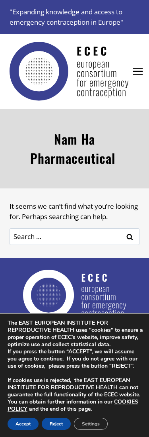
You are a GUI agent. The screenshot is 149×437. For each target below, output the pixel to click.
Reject (56, 424)
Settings (91, 424)
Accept (23, 424)
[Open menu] (138, 71)
